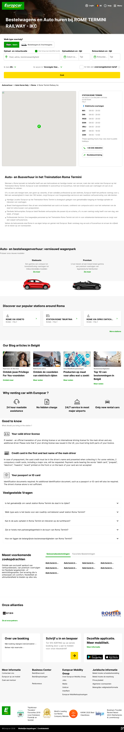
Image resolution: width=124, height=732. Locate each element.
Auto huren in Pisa (52, 563)
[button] (39, 126)
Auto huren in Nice (107, 568)
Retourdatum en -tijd (102, 51)
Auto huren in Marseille (52, 573)
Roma (33, 85)
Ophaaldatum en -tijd (72, 51)
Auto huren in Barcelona (71, 563)
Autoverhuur (7, 85)
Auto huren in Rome (89, 563)
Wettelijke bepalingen (27, 728)
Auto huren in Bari (107, 563)
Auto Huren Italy (22, 85)
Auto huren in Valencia (52, 568)
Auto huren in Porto (89, 568)
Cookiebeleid (43, 728)
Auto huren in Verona (71, 568)
